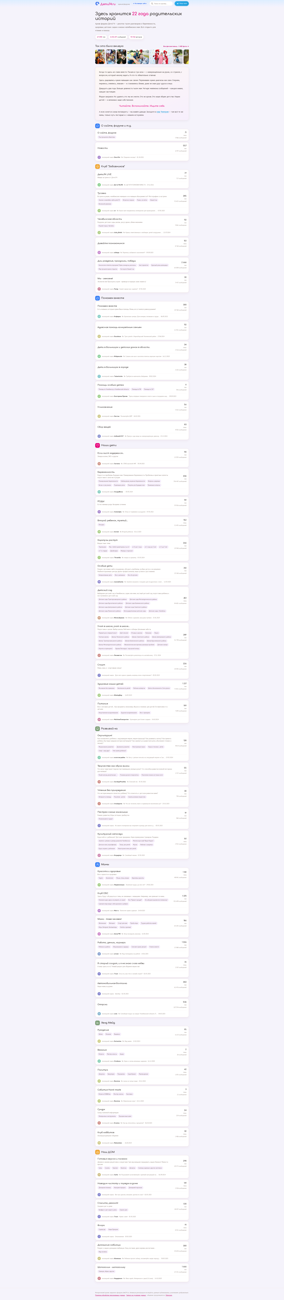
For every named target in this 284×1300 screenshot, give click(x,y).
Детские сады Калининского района (137, 603)
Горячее (115, 1168)
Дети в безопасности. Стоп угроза (159, 688)
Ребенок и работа (104, 947)
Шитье (101, 1034)
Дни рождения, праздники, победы (117, 261)
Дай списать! (124, 633)
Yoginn (101, 878)
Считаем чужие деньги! (139, 947)
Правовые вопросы (154, 485)
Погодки (101, 525)
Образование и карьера (120, 947)
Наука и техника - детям (155, 747)
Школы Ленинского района (120, 637)
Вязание (108, 1034)
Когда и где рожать (105, 485)
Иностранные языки (138, 747)
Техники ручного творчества (129, 775)
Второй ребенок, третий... (113, 520)
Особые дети (105, 566)
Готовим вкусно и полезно (112, 1159)
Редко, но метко (142, 200)
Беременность (106, 472)
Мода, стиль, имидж (122, 878)
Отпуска (102, 1004)
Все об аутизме (133, 575)
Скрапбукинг (132, 1074)
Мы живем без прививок (106, 688)
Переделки (121, 1074)
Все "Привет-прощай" (135, 900)
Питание (103, 704)
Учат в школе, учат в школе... (114, 626)
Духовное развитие (123, 747)
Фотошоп (112, 923)
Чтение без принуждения (112, 790)
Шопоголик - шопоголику (111, 1267)
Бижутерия (111, 1074)
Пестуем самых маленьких (113, 812)
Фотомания (102, 923)
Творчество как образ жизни (113, 766)
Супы (100, 1168)
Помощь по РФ (136, 389)
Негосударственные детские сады (135, 611)
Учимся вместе (154, 947)
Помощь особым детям (111, 385)
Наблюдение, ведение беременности (133, 481)
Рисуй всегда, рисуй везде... (108, 775)
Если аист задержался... (111, 453)
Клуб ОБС (103, 893)
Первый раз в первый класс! (108, 633)
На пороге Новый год (127, 269)
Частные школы (104, 637)
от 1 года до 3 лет (150, 547)
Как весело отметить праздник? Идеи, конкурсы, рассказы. (117, 265)
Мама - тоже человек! (110, 919)
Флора (101, 1225)
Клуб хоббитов (106, 1132)
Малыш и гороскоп (127, 551)
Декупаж (102, 1074)
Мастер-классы (112, 1054)
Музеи (135, 845)
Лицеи (156, 633)
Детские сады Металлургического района (143, 599)
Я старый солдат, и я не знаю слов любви (121, 963)
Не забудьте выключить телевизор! (156, 900)
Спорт (101, 665)
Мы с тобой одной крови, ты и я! (119, 547)
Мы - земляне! (105, 278)
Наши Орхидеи (113, 1229)
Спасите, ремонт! (108, 1203)
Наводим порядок (119, 1187)
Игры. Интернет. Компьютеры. (108, 927)
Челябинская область (110, 219)
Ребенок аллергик (139, 688)
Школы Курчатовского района (156, 641)
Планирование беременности (108, 481)
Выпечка (123, 1168)
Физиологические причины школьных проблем (139, 645)
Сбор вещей (104, 427)
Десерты (132, 1168)
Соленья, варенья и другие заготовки (150, 1168)
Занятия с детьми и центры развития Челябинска (114, 841)
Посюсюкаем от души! (106, 819)
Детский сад (105, 590)
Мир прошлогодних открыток (108, 269)
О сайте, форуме (107, 133)
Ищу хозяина (103, 1252)
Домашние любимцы (109, 1245)
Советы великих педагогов (136, 797)
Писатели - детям (119, 797)
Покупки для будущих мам (136, 485)
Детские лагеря (162, 645)
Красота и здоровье (109, 871)
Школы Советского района (140, 637)
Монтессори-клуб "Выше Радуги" (143, 841)
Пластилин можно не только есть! (152, 775)
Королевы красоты (138, 878)
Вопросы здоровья (154, 481)
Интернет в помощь (105, 797)
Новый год (153, 200)
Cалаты (107, 1168)
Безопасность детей (124, 688)
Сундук (101, 1109)
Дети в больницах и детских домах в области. (124, 347)
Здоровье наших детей (110, 684)
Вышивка (117, 1034)
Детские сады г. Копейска (157, 611)
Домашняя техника (105, 1187)
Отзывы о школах (136, 633)
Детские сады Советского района (136, 607)
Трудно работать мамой (148, 923)
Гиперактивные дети (105, 575)
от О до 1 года (137, 547)
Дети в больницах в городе (113, 367)
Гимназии (148, 633)
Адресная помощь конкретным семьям (120, 327)
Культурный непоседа (110, 834)
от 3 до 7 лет (163, 547)
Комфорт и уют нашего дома (108, 1210)
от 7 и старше (103, 551)
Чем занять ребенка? (119, 751)
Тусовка (102, 193)
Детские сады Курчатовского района (111, 603)
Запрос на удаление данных (136, 1295)
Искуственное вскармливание (108, 713)
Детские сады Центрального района (110, 607)
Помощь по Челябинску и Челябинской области (114, 389)
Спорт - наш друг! (104, 751)
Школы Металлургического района (110, 645)
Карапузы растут (108, 540)
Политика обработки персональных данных (110, 1295)
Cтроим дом (123, 1210)
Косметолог (109, 878)
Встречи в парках (128, 200)
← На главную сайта (139, 3)
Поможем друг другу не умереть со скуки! (112, 900)
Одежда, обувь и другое (106, 1271)
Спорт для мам (122, 923)
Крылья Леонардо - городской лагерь (127, 648)
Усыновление (105, 407)
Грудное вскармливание (129, 713)
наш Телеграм (163, 112)
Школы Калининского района (134, 641)
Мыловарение (143, 1074)
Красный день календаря (159, 265)
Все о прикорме (145, 713)
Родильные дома (119, 485)
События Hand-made (109, 1090)
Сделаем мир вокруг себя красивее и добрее (113, 904)
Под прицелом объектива (107, 137)
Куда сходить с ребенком (107, 848)
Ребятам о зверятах (146, 845)
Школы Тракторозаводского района (110, 641)
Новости (103, 148)
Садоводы (102, 1229)
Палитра (103, 1070)
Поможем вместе (107, 306)
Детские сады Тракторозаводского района (113, 599)
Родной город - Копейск (106, 226)
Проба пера (134, 923)
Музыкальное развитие (106, 747)
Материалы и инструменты (107, 1116)
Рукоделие (103, 1030)
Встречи (101, 1054)
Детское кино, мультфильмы (107, 845)
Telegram (169, 1295)
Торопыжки (102, 547)
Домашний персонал (135, 1187)
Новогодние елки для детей (127, 848)
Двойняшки (114, 551)
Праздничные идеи (125, 1116)
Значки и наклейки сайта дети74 (109, 200)
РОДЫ (101, 501)
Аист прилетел (143, 265)
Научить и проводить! (105, 648)
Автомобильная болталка (112, 983)
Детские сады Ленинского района (110, 611)
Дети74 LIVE (104, 174)
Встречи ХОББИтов (104, 1094)
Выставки (129, 1094)
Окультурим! (105, 735)
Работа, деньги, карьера (111, 942)
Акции (122, 1054)
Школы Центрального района (161, 637)
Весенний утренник (105, 204)
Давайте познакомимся (111, 243)
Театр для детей (124, 845)
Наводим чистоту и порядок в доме (118, 1183)
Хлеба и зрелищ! (125, 927)
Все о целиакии (120, 575)
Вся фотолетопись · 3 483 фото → (176, 46)
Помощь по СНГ (149, 389)
